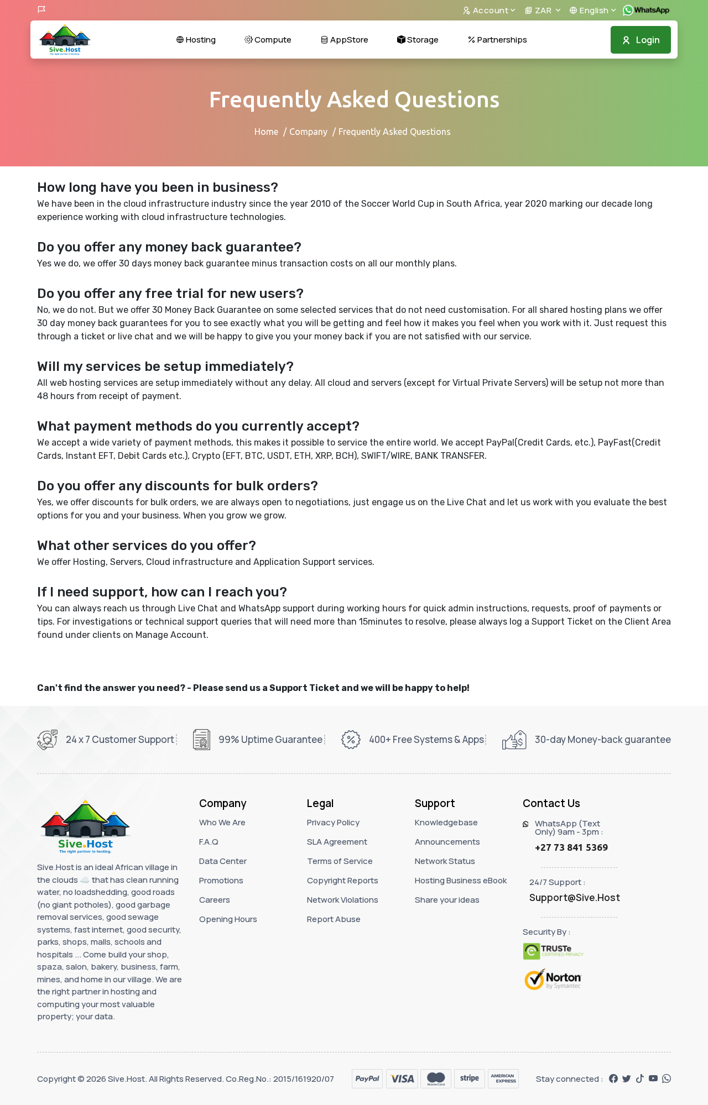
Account (489, 10)
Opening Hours (228, 919)
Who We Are (222, 822)
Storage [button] (422, 39)
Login (648, 40)
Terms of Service (340, 861)
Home (266, 132)
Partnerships (501, 39)
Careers (214, 899)
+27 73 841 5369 (571, 847)
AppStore (348, 39)
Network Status (445, 861)
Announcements (447, 841)
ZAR (543, 10)
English (593, 10)
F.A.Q (208, 841)
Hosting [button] (200, 39)
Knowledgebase (446, 822)
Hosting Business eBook (461, 880)
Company (308, 132)
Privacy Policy (333, 822)
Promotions (221, 880)
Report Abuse (334, 919)
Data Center (223, 861)
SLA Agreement (337, 841)
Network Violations (342, 899)
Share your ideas (447, 899)
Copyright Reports (342, 880)
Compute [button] (272, 39)
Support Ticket (304, 688)
